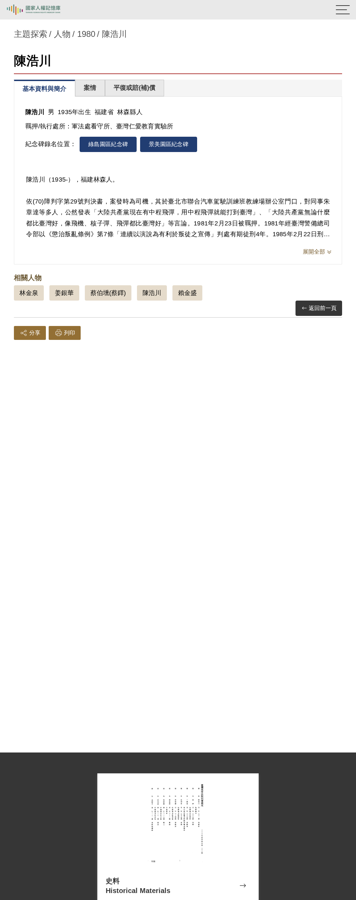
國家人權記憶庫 (41, 10)
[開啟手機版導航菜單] (342, 9)
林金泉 (28, 292)
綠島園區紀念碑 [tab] (108, 144)
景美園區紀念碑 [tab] (168, 144)
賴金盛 (187, 292)
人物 (62, 34)
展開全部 (314, 252)
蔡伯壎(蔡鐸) (108, 292)
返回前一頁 (323, 308)
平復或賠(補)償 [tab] (134, 87)
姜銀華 (64, 292)
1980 (86, 34)
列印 (69, 333)
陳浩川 (152, 292)
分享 (34, 333)
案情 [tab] (90, 87)
